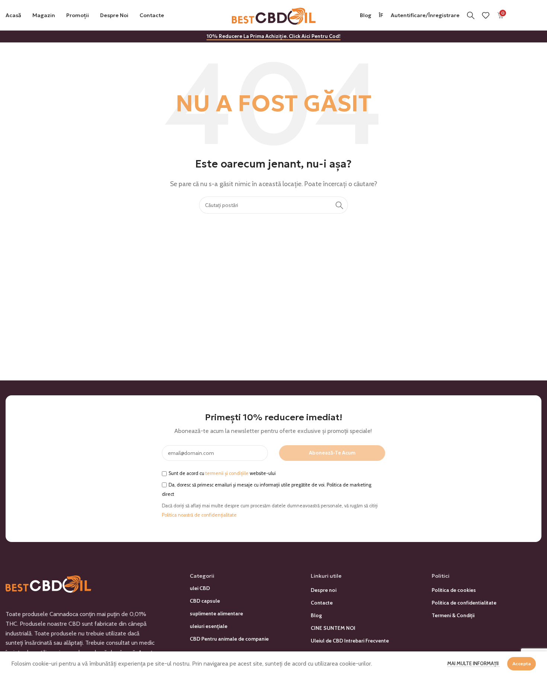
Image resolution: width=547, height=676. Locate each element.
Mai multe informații (473, 663)
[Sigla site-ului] (274, 14)
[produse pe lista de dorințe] (485, 15)
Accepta (521, 663)
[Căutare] (470, 15)
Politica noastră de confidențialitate (199, 515)
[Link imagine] (48, 582)
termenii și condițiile (227, 473)
